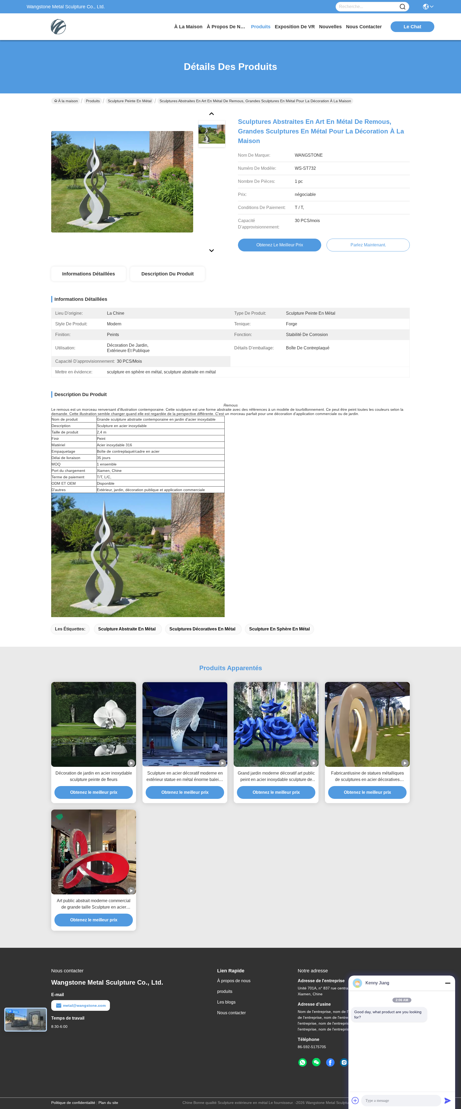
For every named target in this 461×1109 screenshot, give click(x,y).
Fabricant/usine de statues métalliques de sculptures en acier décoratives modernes (367, 777)
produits (261, 26)
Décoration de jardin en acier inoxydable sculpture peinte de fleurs (93, 776)
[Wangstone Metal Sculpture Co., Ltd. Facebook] (330, 1062)
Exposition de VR (295, 26)
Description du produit (167, 274)
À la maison (188, 26)
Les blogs (226, 1002)
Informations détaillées (88, 274)
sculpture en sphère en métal (279, 629)
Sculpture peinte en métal (130, 101)
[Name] (402, 6)
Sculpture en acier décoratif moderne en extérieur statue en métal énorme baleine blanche (185, 777)
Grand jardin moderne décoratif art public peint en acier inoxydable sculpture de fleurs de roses (276, 777)
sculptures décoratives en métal (202, 629)
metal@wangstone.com (84, 1005)
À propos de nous (227, 26)
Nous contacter (231, 1013)
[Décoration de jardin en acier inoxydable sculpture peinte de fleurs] (93, 724)
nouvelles (330, 26)
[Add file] (355, 1100)
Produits (93, 101)
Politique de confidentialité (73, 1102)
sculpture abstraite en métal (127, 629)
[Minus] (447, 983)
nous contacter (364, 26)
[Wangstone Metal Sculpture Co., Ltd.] (56, 27)
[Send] (447, 1100)
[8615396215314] (302, 1062)
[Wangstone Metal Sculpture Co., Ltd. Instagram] (344, 1062)
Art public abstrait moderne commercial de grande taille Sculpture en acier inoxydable (93, 904)
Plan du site (108, 1102)
